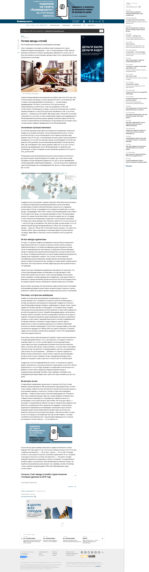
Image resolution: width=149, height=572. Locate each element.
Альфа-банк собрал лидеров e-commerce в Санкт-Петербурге (50, 541)
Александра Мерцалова (27, 496)
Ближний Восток (91, 25)
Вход (96, 21)
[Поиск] (100, 21)
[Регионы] (90, 21)
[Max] (99, 552)
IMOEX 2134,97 (43, 25)
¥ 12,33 (37, 25)
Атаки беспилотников (55, 25)
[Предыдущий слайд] (21, 538)
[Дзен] (89, 552)
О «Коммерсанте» (43, 552)
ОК (101, 31)
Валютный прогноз (77, 25)
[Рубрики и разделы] (103, 21)
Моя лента (135, 3)
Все (33, 534)
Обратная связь (70, 552)
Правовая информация (72, 553)
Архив (40, 553)
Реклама (54, 552)
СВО (85, 25)
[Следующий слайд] (102, 538)
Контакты (41, 555)
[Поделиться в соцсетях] (18, 52)
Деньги (22, 36)
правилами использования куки (54, 31)
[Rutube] (95, 552)
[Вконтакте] (85, 552)
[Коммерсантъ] (25, 21)
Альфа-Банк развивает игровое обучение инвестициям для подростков (72, 541)
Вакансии (54, 553)
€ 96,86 (32, 25)
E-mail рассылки (70, 555)
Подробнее (98, 566)
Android (54, 555)
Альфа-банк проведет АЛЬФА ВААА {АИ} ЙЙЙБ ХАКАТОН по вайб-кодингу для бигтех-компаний (32, 542)
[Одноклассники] (92, 552)
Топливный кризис (66, 25)
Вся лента (129, 166)
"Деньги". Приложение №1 (28, 491)
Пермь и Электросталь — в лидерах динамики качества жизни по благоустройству (91, 542)
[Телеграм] (82, 552)
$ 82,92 (27, 25)
